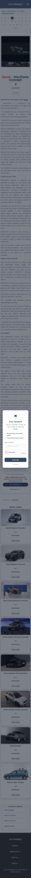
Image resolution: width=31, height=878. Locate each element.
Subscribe (15, 460)
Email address (9, 442)
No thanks (15, 464)
